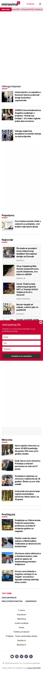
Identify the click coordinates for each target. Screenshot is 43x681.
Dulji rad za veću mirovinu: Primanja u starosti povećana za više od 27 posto (28, 465)
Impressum (21, 614)
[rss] (31, 656)
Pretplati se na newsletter (21, 356)
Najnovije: (6, 9)
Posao (21, 627)
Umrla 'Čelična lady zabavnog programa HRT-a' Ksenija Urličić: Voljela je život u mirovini (27, 289)
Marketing (21, 619)
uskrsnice (30, 601)
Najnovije (7, 239)
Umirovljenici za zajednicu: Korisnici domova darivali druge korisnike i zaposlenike (28, 96)
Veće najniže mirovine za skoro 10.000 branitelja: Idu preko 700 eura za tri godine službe (27, 449)
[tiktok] (21, 656)
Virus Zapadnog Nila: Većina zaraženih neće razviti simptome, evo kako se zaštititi (27, 270)
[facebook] (26, 656)
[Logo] (11, 3)
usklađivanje (9, 597)
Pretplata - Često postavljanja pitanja (21, 636)
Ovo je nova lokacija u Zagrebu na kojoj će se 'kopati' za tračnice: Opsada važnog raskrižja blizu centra (27, 576)
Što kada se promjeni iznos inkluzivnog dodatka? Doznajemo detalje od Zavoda (26, 252)
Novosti (20, 260)
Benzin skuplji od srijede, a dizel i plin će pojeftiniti (27, 307)
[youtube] (12, 656)
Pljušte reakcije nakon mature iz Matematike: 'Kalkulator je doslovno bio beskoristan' (28, 542)
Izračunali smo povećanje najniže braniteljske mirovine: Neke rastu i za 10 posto (27, 495)
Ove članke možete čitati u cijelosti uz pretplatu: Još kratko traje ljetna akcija (28, 224)
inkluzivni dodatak (12, 601)
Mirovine (7, 439)
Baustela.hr (21, 645)
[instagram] (17, 656)
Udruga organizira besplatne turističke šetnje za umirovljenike (28, 134)
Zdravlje (21, 278)
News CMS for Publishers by (21, 668)
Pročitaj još (8, 514)
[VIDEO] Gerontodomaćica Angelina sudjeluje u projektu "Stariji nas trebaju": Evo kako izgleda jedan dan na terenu (28, 115)
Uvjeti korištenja (21, 623)
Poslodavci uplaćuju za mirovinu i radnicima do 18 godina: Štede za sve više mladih (27, 480)
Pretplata (30, 4)
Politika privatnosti (21, 632)
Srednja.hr (21, 640)
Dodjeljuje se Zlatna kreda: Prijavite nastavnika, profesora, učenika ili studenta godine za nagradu (28, 525)
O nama (21, 610)
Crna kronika (23, 299)
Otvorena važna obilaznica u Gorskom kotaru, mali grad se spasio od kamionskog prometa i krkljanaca (28, 558)
